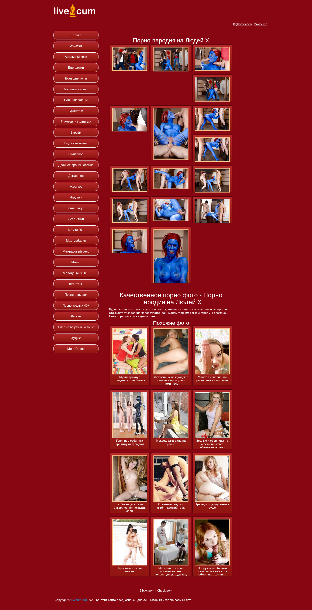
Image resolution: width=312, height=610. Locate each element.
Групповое (75, 154)
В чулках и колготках (75, 121)
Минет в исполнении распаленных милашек (212, 378)
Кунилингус (75, 208)
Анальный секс (76, 57)
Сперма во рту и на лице (76, 327)
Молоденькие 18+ (76, 273)
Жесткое (76, 186)
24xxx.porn (147, 590)
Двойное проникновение (75, 165)
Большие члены (76, 100)
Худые (76, 338)
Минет (76, 262)
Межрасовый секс (76, 251)
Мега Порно (75, 348)
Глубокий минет (75, 143)
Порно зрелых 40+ (75, 305)
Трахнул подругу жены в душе (212, 506)
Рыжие (76, 316)
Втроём (75, 132)
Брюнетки (76, 111)
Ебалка (75, 35)
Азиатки (76, 46)
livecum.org (79, 600)
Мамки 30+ (76, 230)
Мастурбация (76, 240)
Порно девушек (76, 294)
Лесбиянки (76, 219)
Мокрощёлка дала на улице (171, 442)
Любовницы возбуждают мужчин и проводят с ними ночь (171, 380)
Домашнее (76, 175)
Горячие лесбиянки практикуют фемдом (129, 442)
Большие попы (76, 78)
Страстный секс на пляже (130, 570)
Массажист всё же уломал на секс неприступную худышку (171, 571)
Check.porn (165, 590)
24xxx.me (260, 24)
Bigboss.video (242, 24)
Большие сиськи (76, 89)
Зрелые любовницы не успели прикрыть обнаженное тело (212, 444)
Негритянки (76, 284)
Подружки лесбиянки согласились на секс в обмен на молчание (212, 571)
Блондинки (76, 67)
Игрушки (76, 197)
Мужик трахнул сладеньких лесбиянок (129, 378)
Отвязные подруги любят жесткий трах (171, 506)
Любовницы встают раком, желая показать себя (130, 507)
